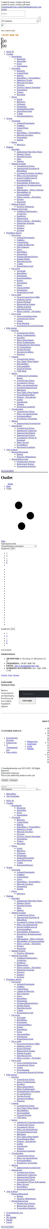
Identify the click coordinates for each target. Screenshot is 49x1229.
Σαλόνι (14, 373)
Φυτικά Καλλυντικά (25, 266)
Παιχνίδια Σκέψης (24, 156)
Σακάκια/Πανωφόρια (25, 109)
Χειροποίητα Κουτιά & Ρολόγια (30, 326)
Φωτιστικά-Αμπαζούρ (26, 407)
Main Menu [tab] (11, 794)
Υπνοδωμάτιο (17, 409)
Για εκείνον (16, 235)
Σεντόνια (20, 230)
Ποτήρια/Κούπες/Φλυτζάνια (28, 345)
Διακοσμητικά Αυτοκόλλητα (28, 423)
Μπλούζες (21, 102)
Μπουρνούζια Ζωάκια (26, 304)
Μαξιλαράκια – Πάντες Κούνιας (30, 190)
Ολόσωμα (21, 104)
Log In (9, 1222)
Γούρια (20, 321)
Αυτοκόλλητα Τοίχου (25, 166)
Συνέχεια (13, 780)
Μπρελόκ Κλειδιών (25, 135)
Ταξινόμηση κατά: (8, 543)
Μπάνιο (14, 421)
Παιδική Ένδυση (18, 204)
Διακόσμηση (16, 426)
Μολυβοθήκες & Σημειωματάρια (24, 193)
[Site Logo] (21, 7)
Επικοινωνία (11, 743)
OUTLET (7, 471)
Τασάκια (20, 404)
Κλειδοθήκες (22, 445)
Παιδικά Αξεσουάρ (19, 209)
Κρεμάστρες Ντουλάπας (27, 419)
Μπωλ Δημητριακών (25, 340)
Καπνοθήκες (22, 252)
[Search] (40, 19)
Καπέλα (20, 75)
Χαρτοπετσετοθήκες (25, 352)
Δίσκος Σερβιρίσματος (26, 335)
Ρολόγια (20, 199)
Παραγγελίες (32, 741)
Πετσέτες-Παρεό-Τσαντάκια (28, 87)
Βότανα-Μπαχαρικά (19, 452)
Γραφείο (14, 357)
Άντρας (9, 118)
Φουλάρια (21, 94)
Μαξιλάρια (21, 390)
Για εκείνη (15, 268)
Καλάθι (5, 780)
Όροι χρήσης (11, 752)
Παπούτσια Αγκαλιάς (25, 223)
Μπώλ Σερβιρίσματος (26, 342)
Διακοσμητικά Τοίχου (26, 435)
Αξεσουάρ (15, 68)
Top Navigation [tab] (12, 796)
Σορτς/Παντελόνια (24, 111)
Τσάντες (20, 92)
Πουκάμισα (21, 106)
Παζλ (19, 159)
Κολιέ (19, 63)
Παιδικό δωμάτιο (18, 164)
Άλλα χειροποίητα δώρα (27, 316)
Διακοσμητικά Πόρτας (26, 433)
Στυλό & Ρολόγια (24, 368)
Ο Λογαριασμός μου (12, 747)
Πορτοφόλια (22, 90)
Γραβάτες (21, 125)
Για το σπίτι (16, 314)
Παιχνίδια (15, 149)
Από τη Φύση (12, 449)
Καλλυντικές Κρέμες (25, 464)
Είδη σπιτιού (11, 328)
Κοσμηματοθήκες (24, 278)
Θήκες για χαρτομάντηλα (27, 175)
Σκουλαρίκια (22, 66)
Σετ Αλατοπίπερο (24, 347)
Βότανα (20, 454)
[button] (4, 9)
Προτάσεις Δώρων (14, 233)
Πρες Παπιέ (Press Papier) (28, 361)
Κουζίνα (15, 330)
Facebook (4, 675)
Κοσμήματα (16, 56)
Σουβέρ (20, 399)
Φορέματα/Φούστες (25, 116)
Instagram (16, 675)
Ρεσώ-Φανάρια (23, 323)
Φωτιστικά (21, 202)
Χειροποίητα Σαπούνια (26, 466)
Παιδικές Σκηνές (24, 154)
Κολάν (19, 99)
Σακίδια (20, 140)
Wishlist (30, 749)
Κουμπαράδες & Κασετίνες (28, 183)
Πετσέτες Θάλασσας (25, 206)
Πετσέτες (21, 226)
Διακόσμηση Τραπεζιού (27, 430)
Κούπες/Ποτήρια (24, 302)
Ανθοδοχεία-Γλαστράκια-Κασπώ (30, 1122)
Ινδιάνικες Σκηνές (24, 299)
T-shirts (20, 114)
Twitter (10, 675)
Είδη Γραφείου (23, 247)
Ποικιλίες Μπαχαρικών (26, 457)
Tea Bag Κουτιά (23, 349)
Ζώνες (19, 130)
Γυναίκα (9, 54)
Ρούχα (14, 97)
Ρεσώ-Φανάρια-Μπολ (26, 395)
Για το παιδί (16, 295)
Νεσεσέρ (20, 85)
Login (29, 746)
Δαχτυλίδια (21, 61)
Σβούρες (20, 161)
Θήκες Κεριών (23, 442)
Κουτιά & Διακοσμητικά (27, 388)
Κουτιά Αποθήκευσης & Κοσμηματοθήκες (27, 179)
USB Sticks (21, 371)
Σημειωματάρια (23, 287)
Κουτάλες (21, 338)
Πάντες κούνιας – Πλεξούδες (29, 197)
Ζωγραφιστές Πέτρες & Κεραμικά (31, 1182)
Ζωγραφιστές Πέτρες (25, 383)
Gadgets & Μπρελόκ (25, 245)
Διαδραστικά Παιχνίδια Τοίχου (29, 152)
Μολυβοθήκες (23, 364)
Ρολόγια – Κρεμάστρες (26, 397)
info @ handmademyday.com (27, 666)
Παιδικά (9, 147)
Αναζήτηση (31, 744)
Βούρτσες (21, 71)
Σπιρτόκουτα (22, 290)
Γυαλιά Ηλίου (22, 73)
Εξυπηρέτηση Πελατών (12, 739)
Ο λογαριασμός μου (14, 1213)
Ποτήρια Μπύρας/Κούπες (27, 256)
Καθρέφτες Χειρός (24, 80)
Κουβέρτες (21, 216)
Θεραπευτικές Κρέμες (26, 461)
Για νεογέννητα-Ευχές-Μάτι (28, 297)
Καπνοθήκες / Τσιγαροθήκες (28, 78)
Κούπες (20, 280)
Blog (8, 1215)
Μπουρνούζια (22, 218)
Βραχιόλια (21, 59)
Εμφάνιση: (5, 548)
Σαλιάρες (20, 228)
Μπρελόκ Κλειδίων (25, 83)
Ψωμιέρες (21, 354)
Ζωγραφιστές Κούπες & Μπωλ (30, 173)
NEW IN (10, 52)
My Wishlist (11, 1217)
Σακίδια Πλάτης (23, 259)
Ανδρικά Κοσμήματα (25, 123)
